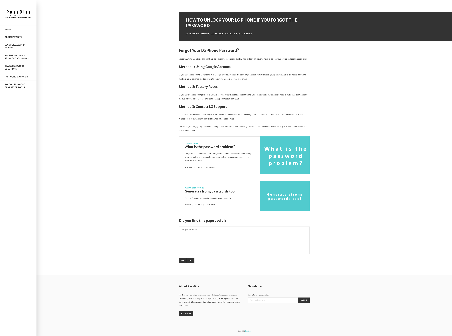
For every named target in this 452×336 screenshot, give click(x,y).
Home (8, 29)
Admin (192, 33)
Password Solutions (194, 188)
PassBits (248, 331)
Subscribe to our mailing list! (258, 294)
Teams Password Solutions (14, 67)
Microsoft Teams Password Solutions (16, 57)
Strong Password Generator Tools (15, 86)
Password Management (212, 33)
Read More (186, 313)
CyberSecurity (191, 143)
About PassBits (13, 37)
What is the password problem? (210, 147)
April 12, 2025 (199, 167)
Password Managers (16, 76)
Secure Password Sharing (15, 46)
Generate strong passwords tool (210, 191)
